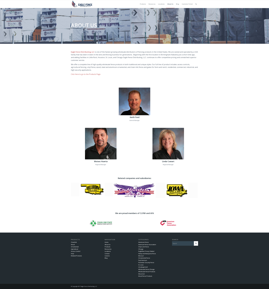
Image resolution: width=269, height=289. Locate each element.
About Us (107, 244)
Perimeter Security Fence (146, 262)
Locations (108, 251)
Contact (107, 254)
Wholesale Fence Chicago (146, 269)
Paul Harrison (142, 260)
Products (107, 247)
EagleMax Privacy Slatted (146, 251)
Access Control (75, 251)
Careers (107, 256)
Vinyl (72, 254)
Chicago (140, 249)
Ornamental (75, 247)
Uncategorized (143, 267)
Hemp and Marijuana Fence (147, 254)
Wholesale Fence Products (146, 271)
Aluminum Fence (143, 242)
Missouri (141, 256)
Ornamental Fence (144, 258)
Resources (108, 249)
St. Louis (141, 265)
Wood (73, 244)
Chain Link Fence (143, 247)
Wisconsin (141, 274)
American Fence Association (147, 244)
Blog (106, 258)
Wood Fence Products (145, 276)
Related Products (76, 256)
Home (106, 242)
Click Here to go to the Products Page (85, 74)
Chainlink (74, 242)
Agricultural (74, 249)
